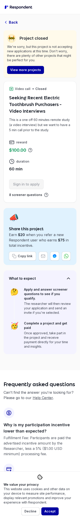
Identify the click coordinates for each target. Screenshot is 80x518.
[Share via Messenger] (54, 256)
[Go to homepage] (19, 7)
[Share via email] (43, 256)
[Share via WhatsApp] (66, 256)
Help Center (43, 398)
